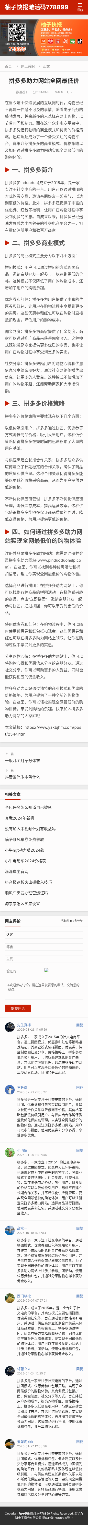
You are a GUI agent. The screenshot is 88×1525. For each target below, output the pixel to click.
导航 (80, 7)
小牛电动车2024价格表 (25, 860)
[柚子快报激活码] (44, 37)
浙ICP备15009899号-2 (57, 1518)
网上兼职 (28, 66)
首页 (8, 66)
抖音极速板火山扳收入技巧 (28, 882)
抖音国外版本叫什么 (22, 776)
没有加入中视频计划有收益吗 (30, 828)
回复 (79, 1025)
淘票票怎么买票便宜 (22, 903)
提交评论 (18, 1008)
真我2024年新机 (19, 818)
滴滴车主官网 (16, 871)
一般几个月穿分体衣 (22, 760)
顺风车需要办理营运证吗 (26, 892)
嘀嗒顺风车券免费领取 (24, 839)
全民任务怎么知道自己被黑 (28, 807)
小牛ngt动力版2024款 (24, 850)
